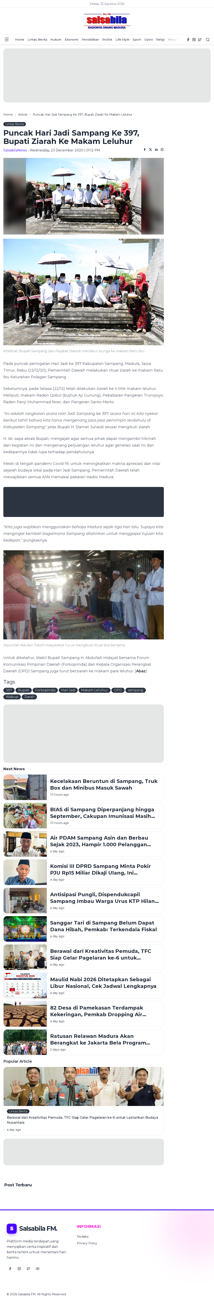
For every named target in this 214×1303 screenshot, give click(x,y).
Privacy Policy (87, 1243)
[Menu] (6, 39)
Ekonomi (71, 39)
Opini (148, 39)
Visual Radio (177, 39)
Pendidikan (90, 39)
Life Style (122, 39)
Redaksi (82, 1236)
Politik (107, 39)
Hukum (55, 39)
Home (19, 39)
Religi (160, 39)
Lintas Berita (37, 39)
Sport (137, 39)
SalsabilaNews (15, 150)
